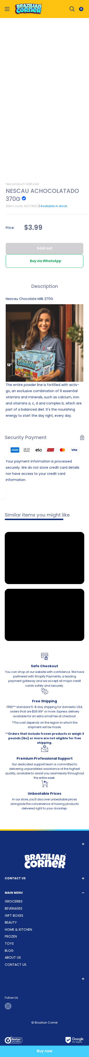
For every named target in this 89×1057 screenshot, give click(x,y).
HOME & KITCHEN (18, 929)
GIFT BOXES (14, 915)
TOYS (9, 943)
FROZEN (11, 936)
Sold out (44, 248)
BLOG (9, 950)
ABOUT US (13, 957)
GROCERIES (14, 901)
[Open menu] (7, 9)
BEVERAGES (13, 908)
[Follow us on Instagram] (8, 1006)
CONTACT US (15, 964)
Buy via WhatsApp (45, 261)
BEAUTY (11, 922)
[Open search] (72, 9)
